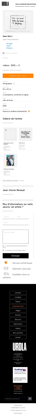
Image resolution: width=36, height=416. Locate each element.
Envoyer (16, 255)
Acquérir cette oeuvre (18, 76)
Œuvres (27, 4)
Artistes (32, 4)
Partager (9, 43)
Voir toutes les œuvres (11, 181)
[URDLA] (5, 3)
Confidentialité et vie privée (18, 407)
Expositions (18, 324)
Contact (18, 293)
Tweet (8, 46)
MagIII (18, 310)
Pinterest (9, 48)
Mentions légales (18, 413)
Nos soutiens (18, 333)
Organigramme (18, 306)
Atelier (22, 4)
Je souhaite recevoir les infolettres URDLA (15, 250)
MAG (17, 4)
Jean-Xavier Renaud (14, 190)
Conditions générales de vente (18, 410)
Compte (18, 297)
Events (18, 337)
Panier (18, 302)
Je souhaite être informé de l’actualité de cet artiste (15, 246)
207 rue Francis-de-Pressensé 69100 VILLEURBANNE (18, 387)
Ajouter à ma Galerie (11, 53)
